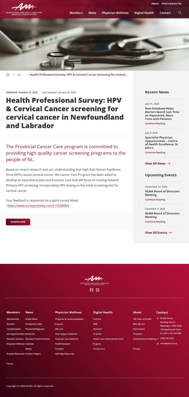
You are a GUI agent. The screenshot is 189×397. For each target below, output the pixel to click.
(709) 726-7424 (167, 338)
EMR (95, 324)
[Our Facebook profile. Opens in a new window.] (91, 290)
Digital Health (144, 13)
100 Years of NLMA (142, 319)
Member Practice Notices (37, 338)
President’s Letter (33, 324)
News (92, 13)
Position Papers (33, 353)
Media (28, 348)
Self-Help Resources (64, 353)
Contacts (59, 348)
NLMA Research (62, 343)
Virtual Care (99, 348)
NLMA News (31, 319)
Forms (10, 363)
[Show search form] (180, 12)
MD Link (59, 328)
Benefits (10, 324)
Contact (165, 13)
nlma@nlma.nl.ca (168, 343)
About (155, 3)
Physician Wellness (115, 13)
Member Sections (15, 338)
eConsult (97, 328)
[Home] (24, 9)
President (137, 333)
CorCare (97, 319)
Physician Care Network (66, 338)
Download (18, 221)
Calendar (29, 343)
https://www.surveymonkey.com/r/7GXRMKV (38, 206)
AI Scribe (97, 333)
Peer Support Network (66, 333)
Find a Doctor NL (172, 3)
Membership (13, 319)
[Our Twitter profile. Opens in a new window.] (97, 290)
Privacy (136, 348)
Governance (139, 328)
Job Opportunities (15, 333)
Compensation (14, 328)
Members (76, 13)
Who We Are (139, 324)
